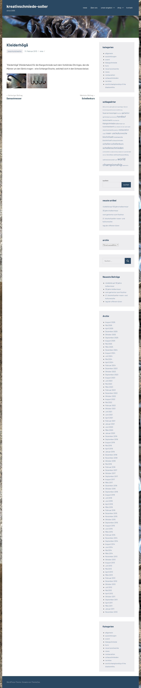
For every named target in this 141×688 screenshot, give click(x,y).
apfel (110, 107)
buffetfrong (119, 110)
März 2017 (109, 482)
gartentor (125, 113)
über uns (94, 7)
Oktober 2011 (110, 596)
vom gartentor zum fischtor (113, 214)
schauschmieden (112, 78)
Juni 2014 (109, 547)
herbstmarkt (107, 120)
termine (108, 81)
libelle (118, 126)
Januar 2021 (110, 424)
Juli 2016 (108, 498)
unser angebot (106, 7)
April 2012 (109, 593)
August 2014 (110, 544)
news (85, 7)
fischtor (119, 113)
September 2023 (111, 375)
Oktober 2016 (110, 489)
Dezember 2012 (111, 581)
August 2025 (110, 341)
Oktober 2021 (110, 408)
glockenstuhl (113, 117)
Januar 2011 (109, 609)
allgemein (109, 53)
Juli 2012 (108, 587)
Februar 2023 (110, 390)
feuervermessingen (110, 113)
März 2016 (109, 507)
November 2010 (111, 612)
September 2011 (111, 600)
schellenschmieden (113, 147)
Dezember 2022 (111, 393)
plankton (116, 130)
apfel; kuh (114, 107)
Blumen (126, 107)
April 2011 (109, 603)
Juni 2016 (109, 501)
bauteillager (120, 107)
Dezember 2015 (111, 513)
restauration (110, 75)
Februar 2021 (110, 421)
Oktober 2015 (110, 519)
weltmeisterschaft (109, 160)
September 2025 (111, 338)
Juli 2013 (108, 566)
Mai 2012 (108, 590)
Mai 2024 (108, 359)
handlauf (121, 116)
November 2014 (111, 538)
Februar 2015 (110, 535)
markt (128, 126)
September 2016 (111, 492)
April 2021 (109, 418)
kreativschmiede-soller (27, 6)
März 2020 (109, 430)
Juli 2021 (108, 411)
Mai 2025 (108, 344)
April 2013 (109, 572)
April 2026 (109, 328)
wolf (116, 159)
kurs (107, 66)
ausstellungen (110, 56)
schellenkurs (117, 143)
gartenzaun (106, 117)
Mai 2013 (108, 569)
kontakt (129, 7)
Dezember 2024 (111, 350)
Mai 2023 (108, 384)
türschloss (109, 155)
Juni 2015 (109, 529)
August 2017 (110, 479)
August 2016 (110, 495)
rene (41, 51)
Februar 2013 (110, 578)
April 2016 (109, 504)
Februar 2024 (110, 365)
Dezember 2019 (111, 436)
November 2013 (111, 556)
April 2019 (109, 448)
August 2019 (110, 442)
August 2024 (110, 353)
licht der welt (123, 126)
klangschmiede (111, 63)
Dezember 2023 (111, 368)
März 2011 (108, 606)
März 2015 (109, 532)
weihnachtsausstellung (121, 155)
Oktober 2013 (110, 559)
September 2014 (111, 541)
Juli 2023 (108, 381)
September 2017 (111, 476)
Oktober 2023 (110, 371)
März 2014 (109, 553)
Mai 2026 (108, 325)
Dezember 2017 (111, 470)
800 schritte (106, 107)
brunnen (114, 110)
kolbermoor (119, 124)
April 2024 (109, 362)
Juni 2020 (109, 427)
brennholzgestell (107, 110)
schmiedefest (106, 151)
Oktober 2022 (110, 396)
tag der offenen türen (111, 225)
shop (119, 7)
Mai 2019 (108, 445)
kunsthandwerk (108, 126)
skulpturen (121, 151)
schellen (107, 143)
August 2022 (110, 399)
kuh (124, 123)
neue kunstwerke (14, 51)
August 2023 (110, 378)
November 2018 (111, 458)
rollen (104, 133)
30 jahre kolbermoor (110, 210)
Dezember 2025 (111, 331)
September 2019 (111, 439)
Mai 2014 (108, 550)
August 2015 (110, 526)
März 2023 (109, 387)
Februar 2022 (110, 405)
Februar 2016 (110, 510)
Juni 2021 (109, 415)
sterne (104, 155)
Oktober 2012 (110, 584)
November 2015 (111, 516)
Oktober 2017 (110, 473)
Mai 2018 (108, 464)
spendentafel (127, 151)
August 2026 (110, 322)
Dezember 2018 (111, 455)
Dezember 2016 (111, 485)
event (107, 59)
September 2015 (111, 522)
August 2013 (110, 563)
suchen (105, 180)
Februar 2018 (110, 467)
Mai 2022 (108, 402)
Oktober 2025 (110, 334)
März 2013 (109, 575)
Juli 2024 (108, 356)
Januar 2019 (110, 452)
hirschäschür (115, 120)
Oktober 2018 (110, 461)
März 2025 (109, 347)
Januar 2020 (110, 433)
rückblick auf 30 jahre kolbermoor (115, 207)
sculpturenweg (114, 151)
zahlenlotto (125, 165)
